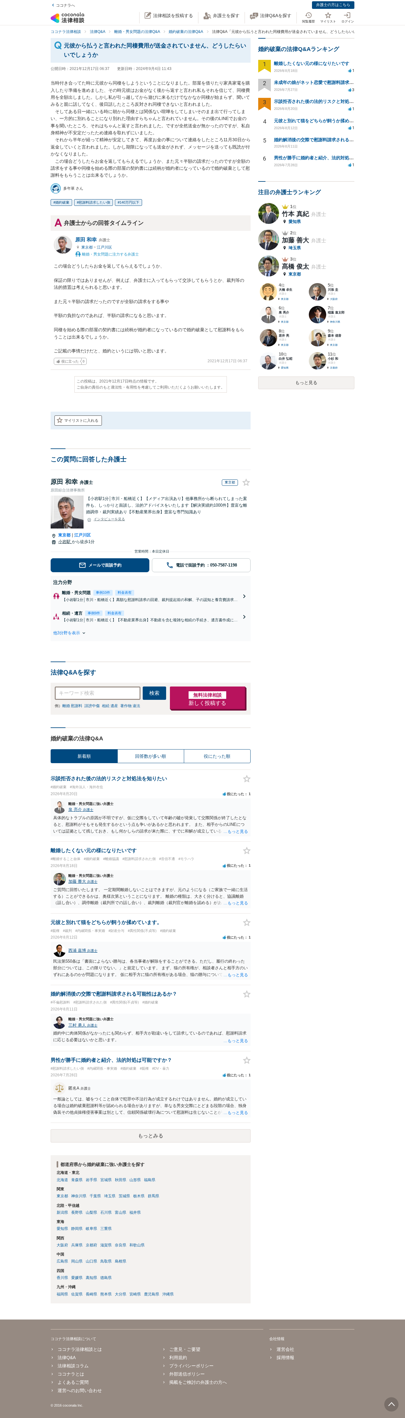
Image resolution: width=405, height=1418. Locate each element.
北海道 (62, 1180)
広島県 (62, 1261)
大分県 (120, 1294)
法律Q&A (67, 1357)
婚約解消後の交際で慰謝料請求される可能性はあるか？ (329, 139)
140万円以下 (129, 202)
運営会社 (285, 1349)
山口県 (91, 1261)
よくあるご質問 (73, 1382)
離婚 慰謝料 (72, 706)
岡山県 (77, 1261)
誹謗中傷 (92, 706)
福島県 (149, 1180)
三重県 (106, 1228)
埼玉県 (109, 1196)
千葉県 (95, 1196)
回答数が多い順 (150, 756)
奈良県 (120, 1245)
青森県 (77, 1180)
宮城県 (106, 1180)
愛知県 (62, 1228)
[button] (150, 633)
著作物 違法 (130, 706)
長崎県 (91, 1294)
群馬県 (153, 1196)
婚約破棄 (62, 202)
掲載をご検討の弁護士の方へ (198, 1382)
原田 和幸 (92, 239)
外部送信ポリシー (187, 1374)
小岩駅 (65, 541)
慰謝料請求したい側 (94, 202)
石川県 (106, 1212)
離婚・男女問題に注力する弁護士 (110, 254)
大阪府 (62, 1245)
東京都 (87, 247)
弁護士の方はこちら (333, 5)
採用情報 (285, 1357)
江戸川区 (104, 247)
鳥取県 (106, 1261)
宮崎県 (135, 1294)
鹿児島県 (151, 1294)
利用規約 (178, 1357)
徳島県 (106, 1278)
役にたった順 (217, 756)
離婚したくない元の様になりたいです (311, 63)
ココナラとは (71, 1374)
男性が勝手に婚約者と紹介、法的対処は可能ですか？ (327, 157)
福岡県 (62, 1294)
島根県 (120, 1261)
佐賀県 (77, 1294)
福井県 (135, 1212)
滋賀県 (106, 1245)
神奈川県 (78, 1196)
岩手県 (91, 1180)
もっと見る (306, 382)
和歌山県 (137, 1245)
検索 (154, 693)
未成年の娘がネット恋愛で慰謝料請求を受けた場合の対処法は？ (338, 82)
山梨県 (91, 1212)
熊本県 (106, 1294)
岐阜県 (91, 1228)
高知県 (91, 1278)
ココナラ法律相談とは (80, 1349)
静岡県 (77, 1228)
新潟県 (62, 1212)
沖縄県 (168, 1294)
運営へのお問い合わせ (80, 1390)
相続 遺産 (110, 706)
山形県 (135, 1180)
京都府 (91, 1245)
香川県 (62, 1278)
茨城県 (124, 1196)
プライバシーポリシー (191, 1365)
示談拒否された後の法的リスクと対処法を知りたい (325, 101)
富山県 (120, 1212)
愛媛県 (77, 1278)
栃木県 (139, 1196)
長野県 (77, 1212)
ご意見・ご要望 (184, 1349)
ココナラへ (65, 5)
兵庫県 (77, 1245)
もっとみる (150, 1135)
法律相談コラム (73, 1365)
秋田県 (120, 1180)
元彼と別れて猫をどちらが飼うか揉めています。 (322, 120)
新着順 (84, 756)
